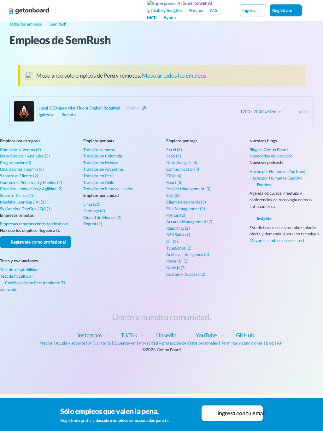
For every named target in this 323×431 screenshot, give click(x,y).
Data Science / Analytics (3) (25, 155)
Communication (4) (183, 169)
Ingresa (249, 10)
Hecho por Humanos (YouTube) (277, 171)
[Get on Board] (29, 11)
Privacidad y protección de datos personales (178, 342)
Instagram (89, 335)
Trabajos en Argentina (103, 169)
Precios (195, 10)
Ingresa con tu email (239, 413)
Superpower (125, 342)
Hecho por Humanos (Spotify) (276, 177)
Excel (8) (174, 149)
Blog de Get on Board (269, 149)
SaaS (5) (173, 155)
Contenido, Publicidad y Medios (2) (31, 182)
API (280, 342)
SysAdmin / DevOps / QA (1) (26, 208)
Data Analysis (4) (181, 162)
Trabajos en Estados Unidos (108, 188)
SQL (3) (173, 195)
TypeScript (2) (178, 248)
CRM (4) (173, 175)
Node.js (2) (176, 267)
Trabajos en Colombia (102, 155)
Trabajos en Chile (98, 182)
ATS (214, 10)
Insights (263, 218)
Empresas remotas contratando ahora (34, 223)
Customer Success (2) (185, 274)
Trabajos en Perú (98, 175)
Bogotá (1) (92, 223)
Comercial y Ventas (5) (20, 149)
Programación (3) (15, 162)
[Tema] (308, 10)
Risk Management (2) (185, 208)
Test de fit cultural (16, 276)
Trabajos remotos (99, 149)
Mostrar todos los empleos (174, 75)
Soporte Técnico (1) (17, 195)
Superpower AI (197, 3)
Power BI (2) (177, 260)
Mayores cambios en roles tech (277, 240)
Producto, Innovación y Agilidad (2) (31, 188)
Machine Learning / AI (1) (23, 201)
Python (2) (175, 215)
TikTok (129, 335)
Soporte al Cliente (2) (19, 175)
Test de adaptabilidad (19, 269)
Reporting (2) (178, 228)
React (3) (174, 182)
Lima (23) (92, 204)
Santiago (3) (94, 210)
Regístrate (282, 10)
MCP (152, 17)
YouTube (206, 335)
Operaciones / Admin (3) (22, 169)
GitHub (245, 335)
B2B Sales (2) (178, 234)
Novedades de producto (271, 155)
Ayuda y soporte (70, 342)
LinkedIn (166, 335)
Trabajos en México (100, 162)
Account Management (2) (189, 221)
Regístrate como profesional (38, 242)
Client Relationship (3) (186, 201)
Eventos (263, 184)
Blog (270, 342)
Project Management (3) (188, 188)
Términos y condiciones (242, 342)
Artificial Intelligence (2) (187, 254)
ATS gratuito (99, 342)
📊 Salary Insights (164, 10)
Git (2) (172, 241)
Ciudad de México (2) (102, 217)
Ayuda (169, 17)
